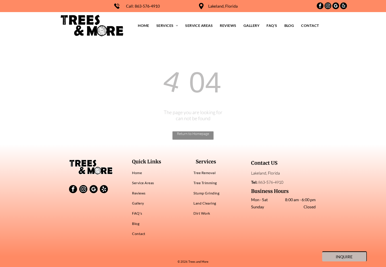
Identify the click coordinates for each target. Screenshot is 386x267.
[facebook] (320, 6)
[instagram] (328, 6)
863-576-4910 (147, 6)
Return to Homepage (193, 133)
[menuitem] (143, 25)
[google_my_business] (335, 6)
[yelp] (343, 6)
